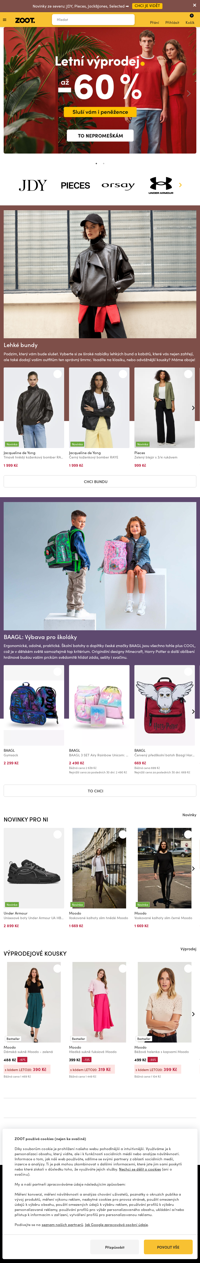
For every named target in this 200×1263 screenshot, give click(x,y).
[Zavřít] (194, 6)
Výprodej (188, 948)
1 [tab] (96, 163)
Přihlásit (172, 22)
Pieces (139, 452)
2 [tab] (103, 163)
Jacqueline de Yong (19, 452)
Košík (190, 19)
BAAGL (9, 750)
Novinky (189, 814)
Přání (154, 22)
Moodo (75, 913)
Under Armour (16, 913)
